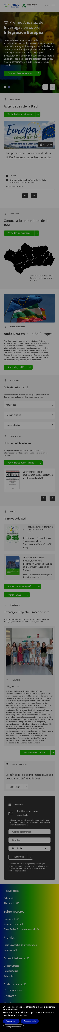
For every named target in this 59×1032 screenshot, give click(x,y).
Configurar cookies (13, 1026)
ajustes (23, 1015)
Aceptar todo (11, 1021)
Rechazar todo (30, 1021)
